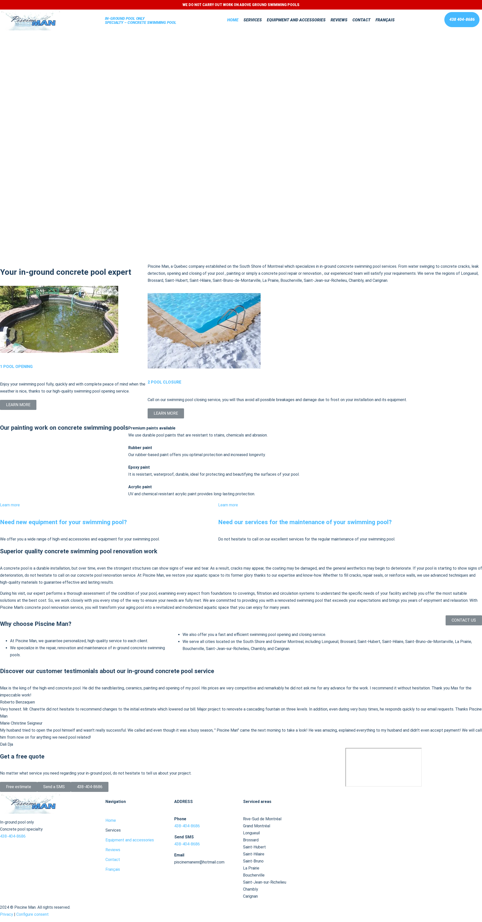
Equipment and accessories (296, 20)
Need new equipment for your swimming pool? (63, 522)
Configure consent (32, 914)
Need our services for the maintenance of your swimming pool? (305, 522)
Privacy (6, 914)
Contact (361, 20)
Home (232, 20)
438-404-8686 (13, 836)
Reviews (339, 20)
